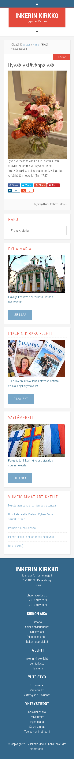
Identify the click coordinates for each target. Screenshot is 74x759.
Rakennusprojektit (37, 641)
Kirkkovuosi (37, 632)
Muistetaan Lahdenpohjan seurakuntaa (32, 505)
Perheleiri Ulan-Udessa (22, 528)
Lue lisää (20, 314)
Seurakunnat (37, 727)
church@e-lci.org (37, 595)
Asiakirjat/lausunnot (37, 627)
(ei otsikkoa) (15, 546)
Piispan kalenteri (37, 637)
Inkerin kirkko (37, 15)
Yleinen (63, 204)
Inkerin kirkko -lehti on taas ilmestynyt (31, 537)
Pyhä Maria (37, 722)
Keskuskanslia (37, 712)
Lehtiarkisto (37, 663)
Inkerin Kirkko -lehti (37, 658)
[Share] (10, 190)
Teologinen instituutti (37, 731)
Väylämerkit (37, 690)
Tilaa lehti (21, 399)
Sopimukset (37, 685)
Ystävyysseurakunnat (37, 695)
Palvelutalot (37, 717)
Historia (37, 622)
